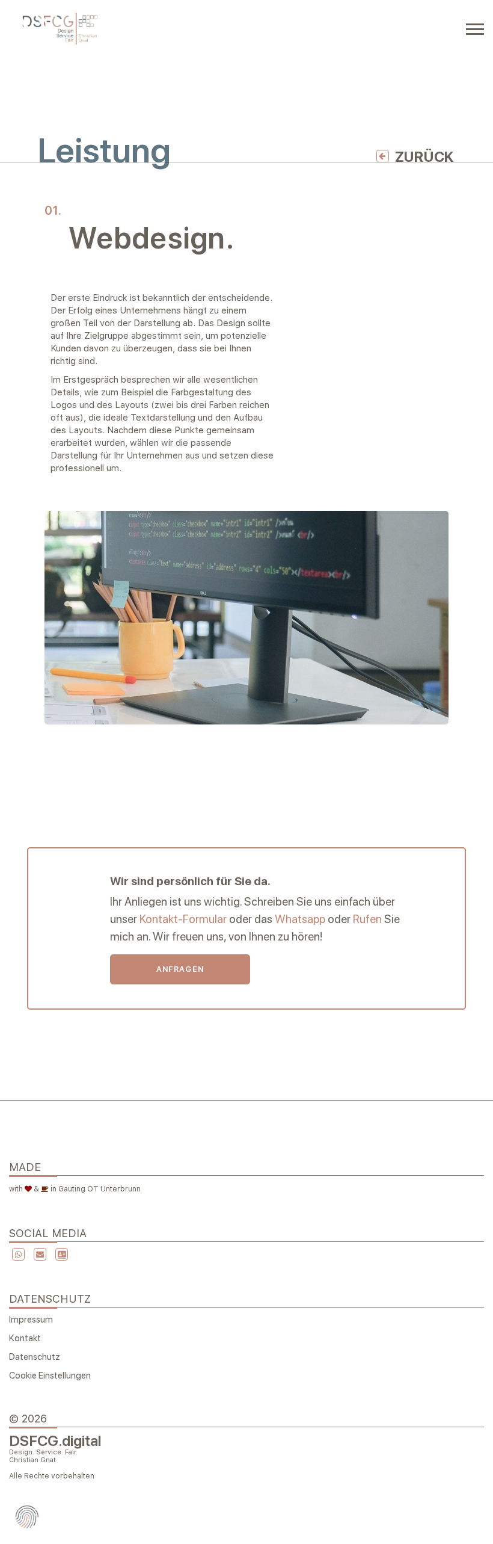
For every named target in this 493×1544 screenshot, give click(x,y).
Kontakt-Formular (183, 919)
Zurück (424, 156)
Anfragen (180, 969)
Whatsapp (300, 919)
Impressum (31, 1319)
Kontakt (25, 1338)
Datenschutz (34, 1356)
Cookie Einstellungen (50, 1375)
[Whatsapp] (17, 1254)
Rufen (367, 919)
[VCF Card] (60, 1255)
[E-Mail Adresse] (38, 1255)
